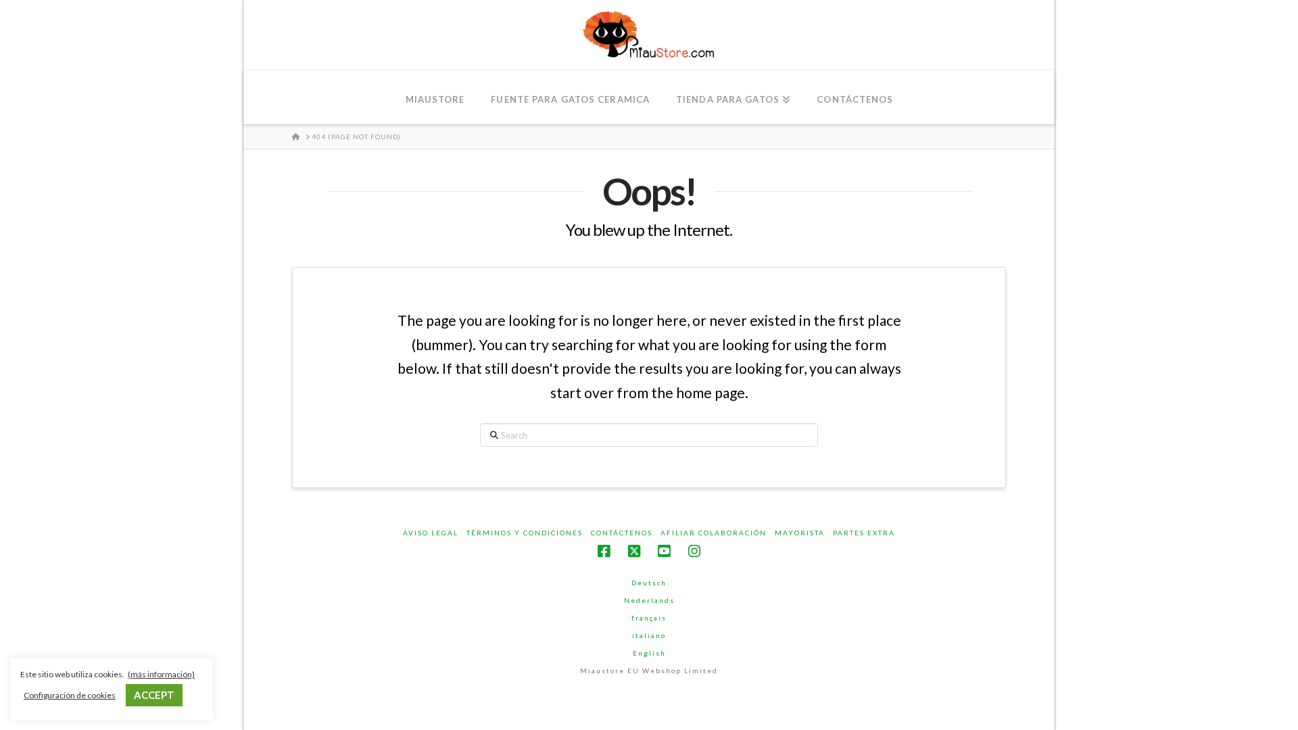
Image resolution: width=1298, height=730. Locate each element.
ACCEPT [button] (154, 695)
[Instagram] (694, 551)
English (649, 653)
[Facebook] (604, 551)
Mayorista (800, 533)
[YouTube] (664, 551)
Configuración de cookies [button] (70, 695)
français (649, 618)
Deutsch (649, 583)
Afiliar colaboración (713, 533)
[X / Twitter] (634, 551)
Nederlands (649, 600)
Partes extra (864, 533)
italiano (649, 635)
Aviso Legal (430, 533)
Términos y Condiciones (524, 533)
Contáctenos (621, 533)
